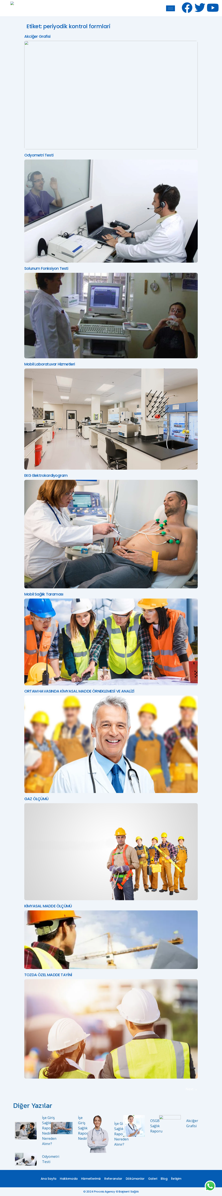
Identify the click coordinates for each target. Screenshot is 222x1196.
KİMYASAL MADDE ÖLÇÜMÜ (48, 906)
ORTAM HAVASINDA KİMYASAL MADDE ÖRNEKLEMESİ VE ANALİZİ (79, 691)
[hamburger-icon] (170, 8)
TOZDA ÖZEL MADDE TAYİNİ (48, 974)
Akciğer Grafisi (37, 36)
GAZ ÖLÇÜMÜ (36, 798)
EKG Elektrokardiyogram (45, 475)
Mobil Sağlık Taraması (43, 594)
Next (192, 1089)
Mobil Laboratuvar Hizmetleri (49, 364)
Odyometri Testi (38, 155)
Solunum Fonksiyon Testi (46, 268)
